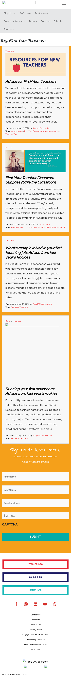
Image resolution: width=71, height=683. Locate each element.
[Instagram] (26, 604)
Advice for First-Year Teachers (30, 82)
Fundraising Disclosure (35, 640)
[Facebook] (16, 604)
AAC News (25, 13)
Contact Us (35, 615)
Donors (33, 21)
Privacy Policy (36, 630)
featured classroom (19, 227)
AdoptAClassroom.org (42, 304)
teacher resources (51, 131)
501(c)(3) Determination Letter (35, 635)
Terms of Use (35, 625)
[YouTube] (45, 604)
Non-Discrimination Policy (35, 645)
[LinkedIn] (35, 604)
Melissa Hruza (44, 224)
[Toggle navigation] (64, 4)
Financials (35, 620)
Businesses (41, 13)
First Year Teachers (33, 131)
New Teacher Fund (56, 227)
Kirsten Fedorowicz (41, 128)
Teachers (9, 29)
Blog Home (10, 13)
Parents (45, 21)
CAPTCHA (10, 524)
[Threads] (55, 604)
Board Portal (35, 650)
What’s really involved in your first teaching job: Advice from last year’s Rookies (33, 252)
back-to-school (17, 131)
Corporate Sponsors (14, 21)
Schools (58, 21)
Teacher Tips (11, 134)
